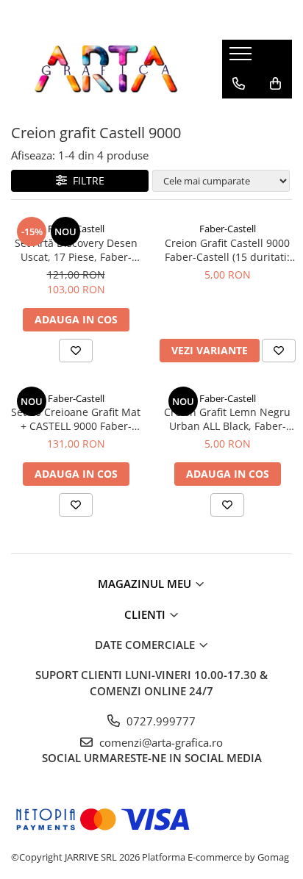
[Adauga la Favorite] (76, 350)
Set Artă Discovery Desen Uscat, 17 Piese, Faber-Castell (76, 250)
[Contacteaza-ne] (238, 83)
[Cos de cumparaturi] (275, 83)
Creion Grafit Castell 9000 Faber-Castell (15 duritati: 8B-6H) (227, 250)
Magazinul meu (146, 583)
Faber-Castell (76, 228)
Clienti (146, 614)
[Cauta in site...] (238, 113)
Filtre (85, 180)
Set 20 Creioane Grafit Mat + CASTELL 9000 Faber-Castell (75, 419)
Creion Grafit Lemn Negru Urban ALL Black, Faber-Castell (227, 419)
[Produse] (242, 58)
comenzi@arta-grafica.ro (159, 742)
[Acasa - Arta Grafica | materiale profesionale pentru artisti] (105, 69)
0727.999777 (160, 721)
